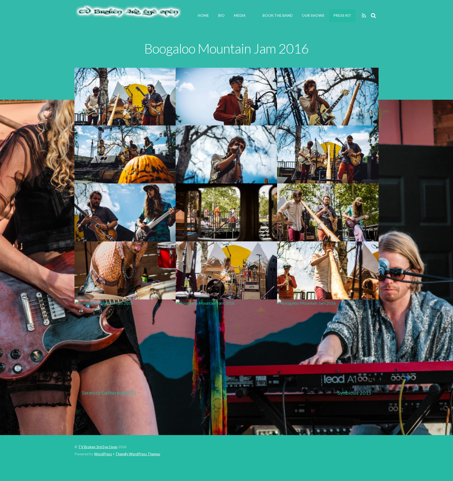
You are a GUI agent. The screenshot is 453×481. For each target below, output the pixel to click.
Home (203, 15)
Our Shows (313, 15)
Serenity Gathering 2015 (109, 393)
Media (240, 15)
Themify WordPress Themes (137, 454)
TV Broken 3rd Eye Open (97, 447)
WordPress (103, 454)
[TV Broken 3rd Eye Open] (127, 15)
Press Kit (342, 15)
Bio (221, 15)
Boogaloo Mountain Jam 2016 (226, 48)
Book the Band (277, 15)
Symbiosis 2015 (354, 393)
